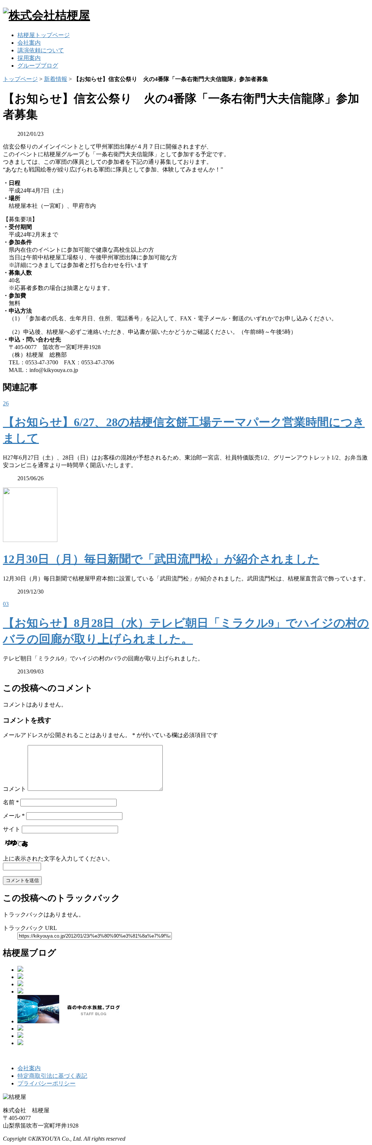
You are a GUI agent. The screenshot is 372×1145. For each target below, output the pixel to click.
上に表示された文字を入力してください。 (58, 858)
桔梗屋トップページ (43, 35)
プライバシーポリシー (46, 1083)
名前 (11, 802)
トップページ (20, 79)
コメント (14, 789)
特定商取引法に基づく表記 (52, 1076)
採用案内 (29, 58)
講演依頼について (40, 50)
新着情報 (55, 79)
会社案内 (29, 43)
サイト (11, 829)
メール (14, 816)
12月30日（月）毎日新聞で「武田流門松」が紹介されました (161, 559)
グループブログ (37, 65)
